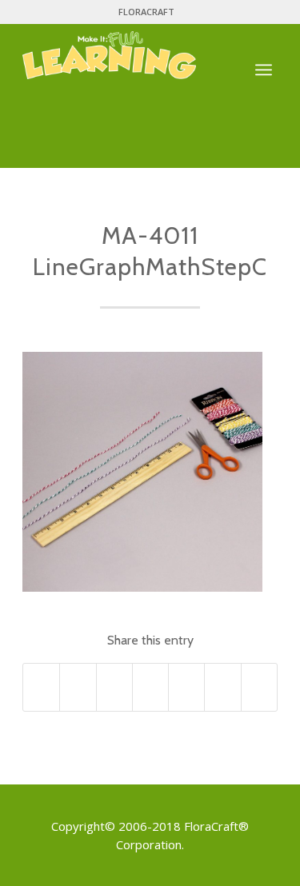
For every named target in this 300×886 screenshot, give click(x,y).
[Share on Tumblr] (222, 687)
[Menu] (263, 70)
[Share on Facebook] (41, 687)
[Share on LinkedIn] (186, 687)
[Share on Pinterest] (150, 687)
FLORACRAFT (146, 12)
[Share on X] (77, 687)
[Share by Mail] (259, 687)
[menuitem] (146, 12)
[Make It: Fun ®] (124, 55)
